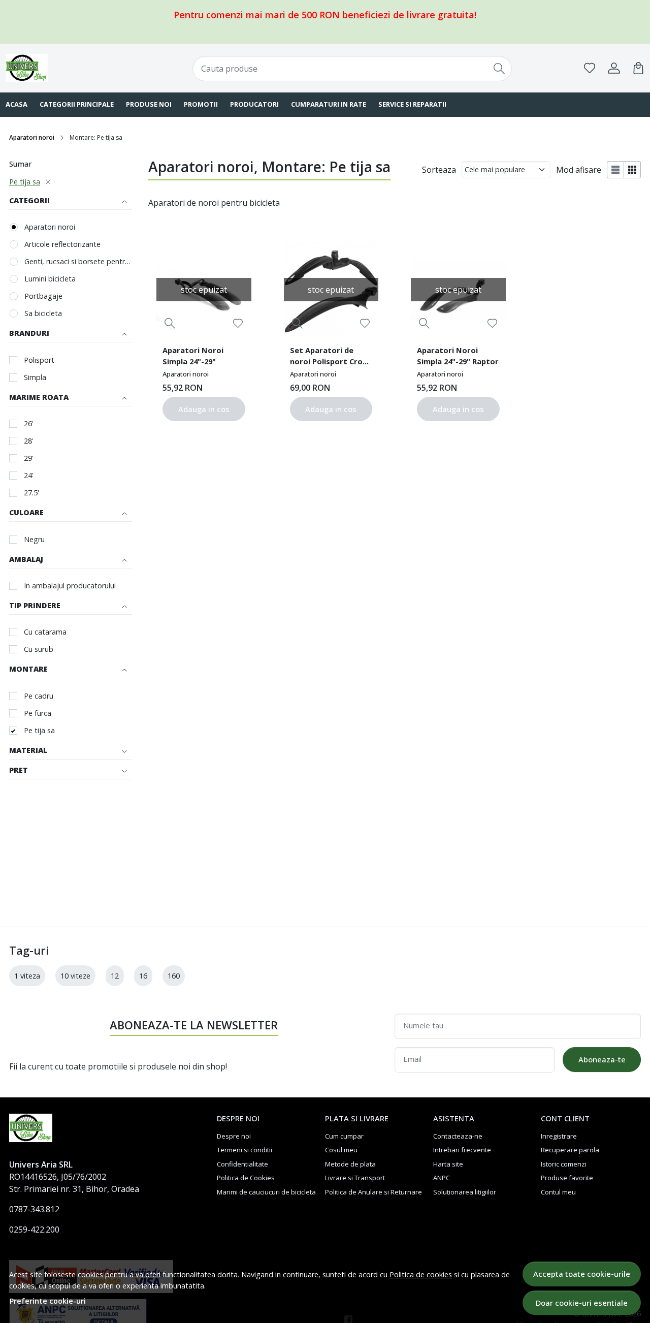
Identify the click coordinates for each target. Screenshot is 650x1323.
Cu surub (38, 649)
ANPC (441, 1177)
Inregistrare (559, 1136)
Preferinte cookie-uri (48, 1301)
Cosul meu (341, 1149)
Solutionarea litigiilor (464, 1191)
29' (29, 458)
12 (115, 976)
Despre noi (234, 1136)
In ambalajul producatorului (70, 585)
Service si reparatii (412, 104)
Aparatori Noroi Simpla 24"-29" (192, 355)
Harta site (448, 1164)
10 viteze (75, 976)
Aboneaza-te (602, 1059)
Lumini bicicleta (50, 279)
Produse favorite (567, 1177)
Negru (34, 539)
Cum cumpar (344, 1136)
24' (29, 475)
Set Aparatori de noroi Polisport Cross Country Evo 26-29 (330, 357)
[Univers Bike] (63, 67)
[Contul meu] (614, 68)
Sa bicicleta (43, 313)
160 (174, 976)
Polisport (39, 360)
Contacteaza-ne (457, 1136)
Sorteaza (439, 169)
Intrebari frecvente (462, 1149)
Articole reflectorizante (62, 244)
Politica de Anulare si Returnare (373, 1191)
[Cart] (638, 68)
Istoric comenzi (564, 1164)
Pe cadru (38, 696)
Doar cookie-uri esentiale (582, 1303)
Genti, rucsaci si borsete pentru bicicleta (78, 261)
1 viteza (27, 976)
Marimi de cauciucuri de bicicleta (266, 1191)
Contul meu (558, 1191)
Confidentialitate (242, 1164)
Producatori (254, 104)
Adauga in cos (204, 409)
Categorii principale (77, 104)
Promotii (201, 104)
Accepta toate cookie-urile (581, 1274)
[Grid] (632, 169)
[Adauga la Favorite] (238, 323)
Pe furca (37, 713)
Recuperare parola (570, 1149)
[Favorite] (589, 68)
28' (29, 441)
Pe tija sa (24, 181)
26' (29, 423)
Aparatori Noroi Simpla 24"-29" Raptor (458, 355)
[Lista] (615, 169)
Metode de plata (350, 1164)
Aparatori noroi (31, 137)
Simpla (35, 377)
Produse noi (149, 104)
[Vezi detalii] (170, 323)
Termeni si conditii (244, 1149)
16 (143, 976)
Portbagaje (43, 296)
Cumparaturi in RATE (328, 104)
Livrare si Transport (355, 1177)
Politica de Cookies (246, 1177)
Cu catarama (45, 632)
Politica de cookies (420, 1274)
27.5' (31, 492)
